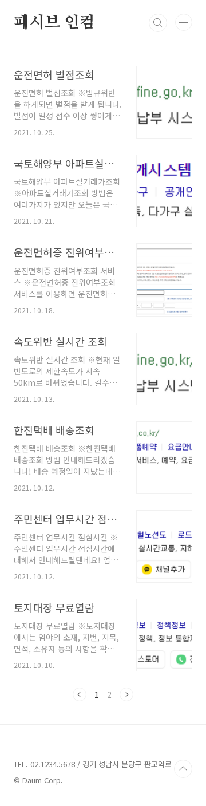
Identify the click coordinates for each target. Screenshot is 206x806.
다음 (126, 694)
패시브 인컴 (54, 23)
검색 (158, 22)
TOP (183, 769)
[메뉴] (183, 22)
